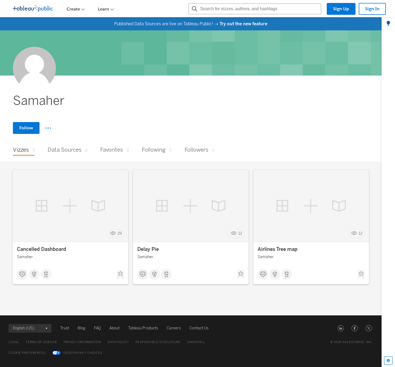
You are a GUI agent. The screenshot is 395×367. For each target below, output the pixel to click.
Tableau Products (143, 328)
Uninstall (196, 342)
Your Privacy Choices (82, 353)
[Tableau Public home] (33, 8)
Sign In (372, 9)
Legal (14, 342)
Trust (64, 328)
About (114, 328)
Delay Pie (148, 249)
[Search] (194, 9)
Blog (81, 328)
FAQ (97, 328)
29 (119, 233)
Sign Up (341, 9)
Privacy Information (82, 342)
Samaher (25, 257)
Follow (26, 128)
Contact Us (199, 328)
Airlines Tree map (277, 249)
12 (240, 233)
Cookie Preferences (27, 353)
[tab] (388, 23)
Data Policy (118, 342)
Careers (174, 328)
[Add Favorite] (120, 275)
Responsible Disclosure (158, 342)
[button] (340, 328)
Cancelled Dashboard (41, 249)
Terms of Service (41, 342)
